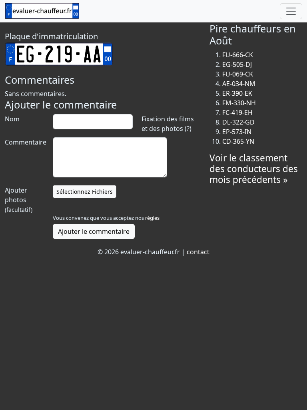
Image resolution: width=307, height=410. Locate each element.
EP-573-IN (236, 131)
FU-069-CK (237, 74)
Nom (12, 119)
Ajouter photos (18, 199)
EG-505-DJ (237, 64)
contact (198, 251)
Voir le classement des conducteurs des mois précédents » (253, 169)
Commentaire (25, 142)
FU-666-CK (237, 54)
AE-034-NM (238, 83)
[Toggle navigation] (291, 11)
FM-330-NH (239, 102)
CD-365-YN (238, 141)
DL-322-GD (238, 122)
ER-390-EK (237, 93)
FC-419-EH (237, 112)
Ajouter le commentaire (94, 231)
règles (152, 217)
